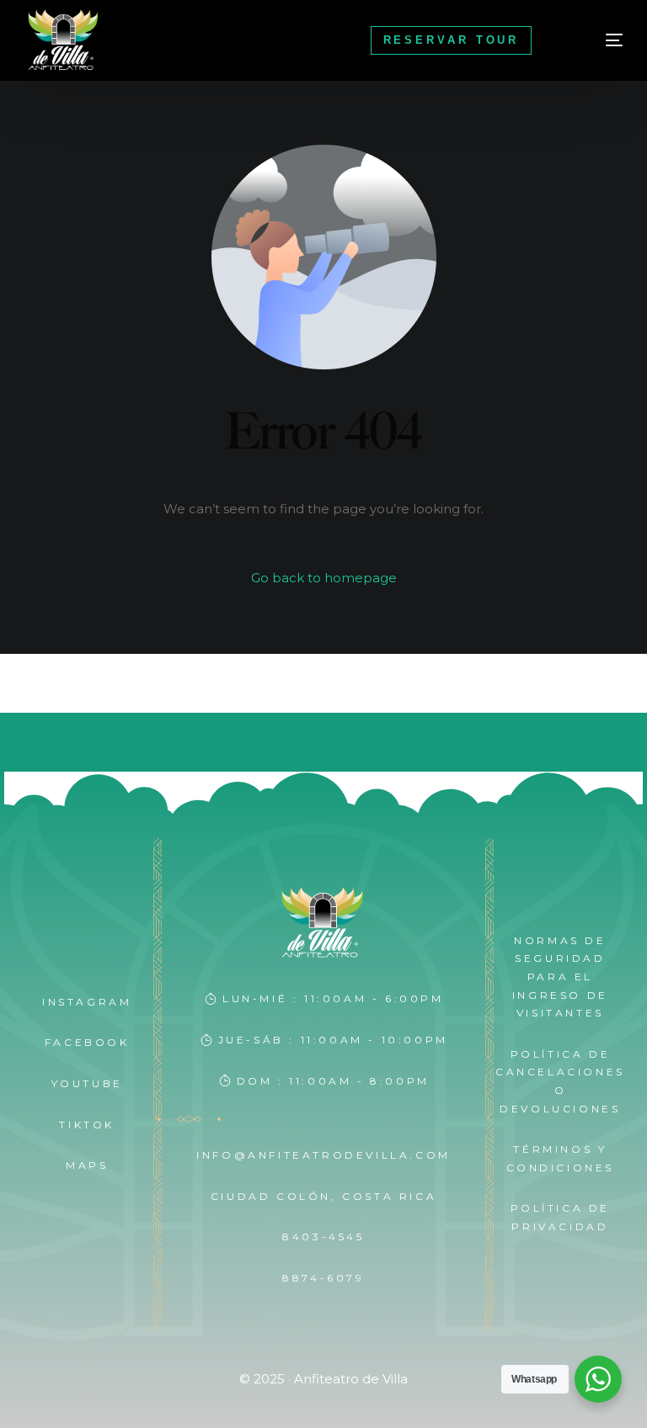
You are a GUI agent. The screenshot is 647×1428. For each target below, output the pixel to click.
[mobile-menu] (594, 40)
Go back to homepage (324, 578)
